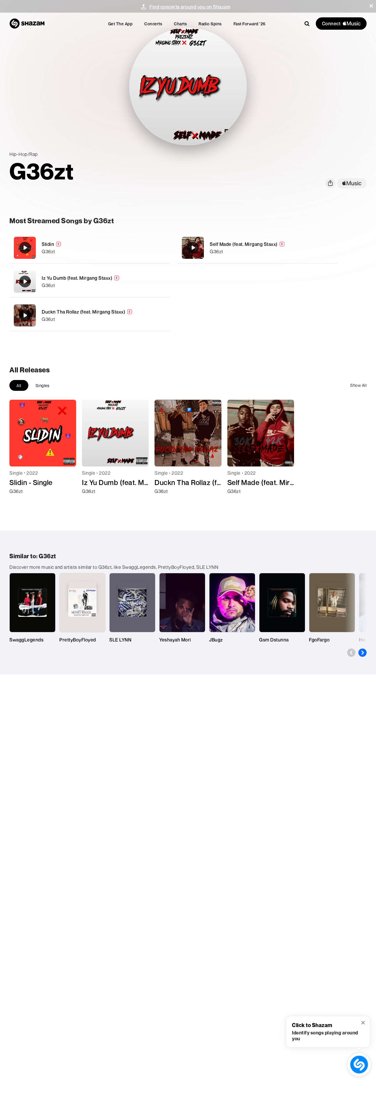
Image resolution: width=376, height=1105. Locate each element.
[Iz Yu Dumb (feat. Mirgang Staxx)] (89, 281)
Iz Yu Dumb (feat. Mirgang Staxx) (77, 278)
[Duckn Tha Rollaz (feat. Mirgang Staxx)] (89, 315)
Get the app (120, 23)
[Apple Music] (20, 501)
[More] (162, 248)
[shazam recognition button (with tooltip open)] (359, 1064)
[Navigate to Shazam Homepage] (27, 24)
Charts (180, 23)
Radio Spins (210, 23)
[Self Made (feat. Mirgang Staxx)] (257, 247)
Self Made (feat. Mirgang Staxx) (244, 244)
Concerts (153, 23)
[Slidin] (89, 247)
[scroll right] (362, 653)
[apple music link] (352, 183)
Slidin (48, 244)
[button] (371, 6)
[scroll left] (351, 653)
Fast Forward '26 (250, 23)
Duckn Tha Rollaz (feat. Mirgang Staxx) (83, 312)
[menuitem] (120, 24)
